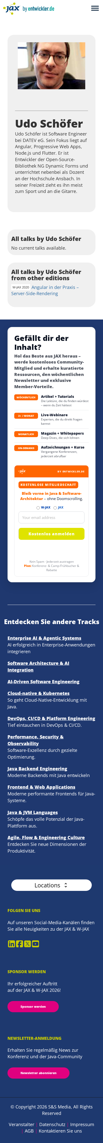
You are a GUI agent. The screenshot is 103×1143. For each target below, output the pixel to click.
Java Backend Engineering (37, 769)
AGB (29, 1131)
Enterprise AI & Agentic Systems (44, 638)
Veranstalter (21, 1124)
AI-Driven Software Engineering (44, 682)
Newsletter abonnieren (38, 1073)
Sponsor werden (33, 1007)
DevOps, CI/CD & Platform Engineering (51, 718)
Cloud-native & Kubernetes (39, 693)
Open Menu (95, 8)
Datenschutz (52, 1124)
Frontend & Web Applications (41, 787)
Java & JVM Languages (33, 812)
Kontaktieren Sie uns (60, 1131)
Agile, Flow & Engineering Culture (46, 837)
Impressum (82, 1124)
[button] (51, 885)
